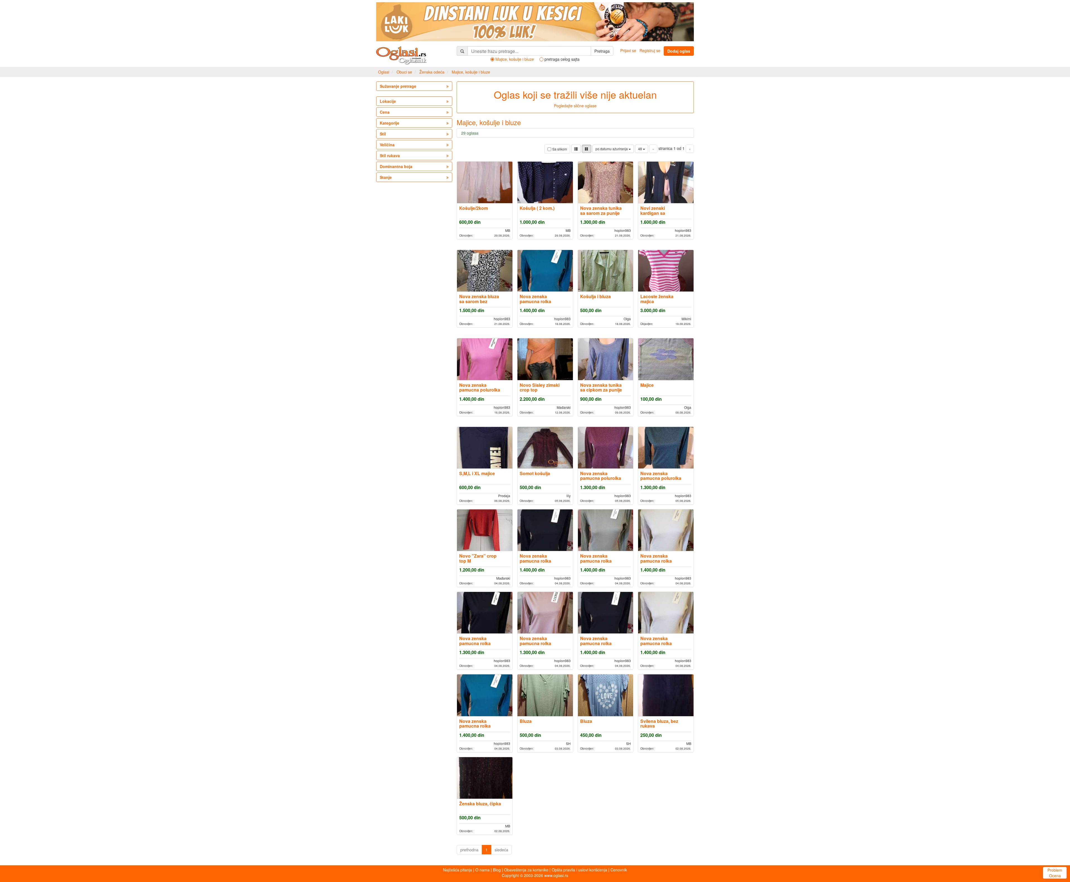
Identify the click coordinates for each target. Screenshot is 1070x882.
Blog (497, 870)
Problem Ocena (1054, 872)
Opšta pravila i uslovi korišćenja (579, 870)
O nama (482, 870)
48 (640, 148)
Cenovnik (619, 870)
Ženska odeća (431, 72)
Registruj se (649, 50)
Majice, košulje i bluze (471, 72)
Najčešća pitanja (457, 870)
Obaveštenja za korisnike (526, 870)
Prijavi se (628, 50)
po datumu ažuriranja (612, 148)
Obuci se (404, 72)
